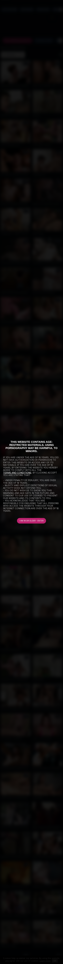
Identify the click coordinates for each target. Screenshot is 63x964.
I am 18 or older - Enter (31, 521)
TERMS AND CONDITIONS (17, 472)
